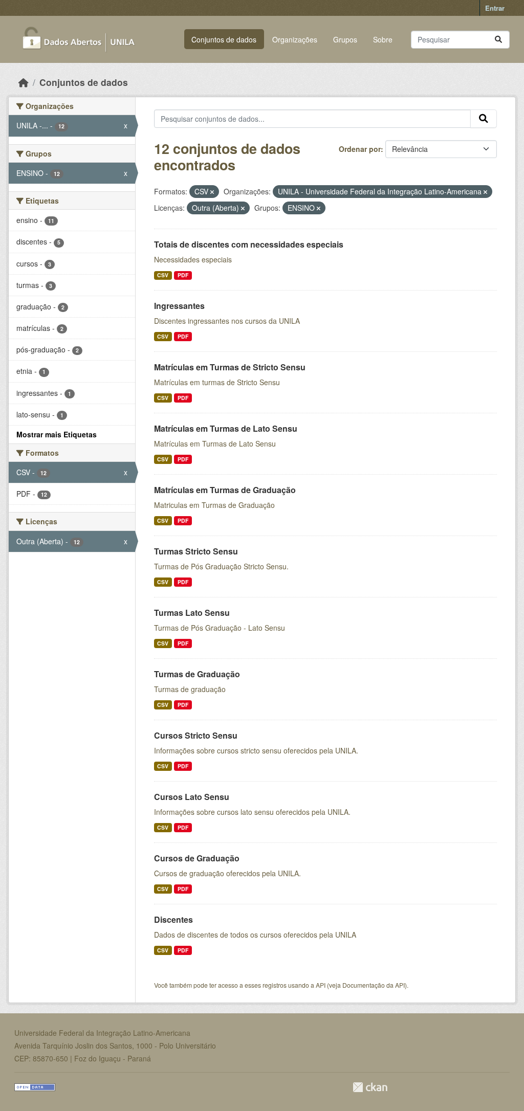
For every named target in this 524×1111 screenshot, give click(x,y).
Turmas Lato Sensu (192, 612)
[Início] (23, 82)
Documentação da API (373, 985)
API (320, 985)
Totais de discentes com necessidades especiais (248, 244)
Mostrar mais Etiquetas (56, 434)
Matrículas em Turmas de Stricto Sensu (229, 367)
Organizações (294, 39)
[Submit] (498, 40)
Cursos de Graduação (196, 858)
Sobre (382, 39)
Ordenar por (360, 149)
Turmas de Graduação (197, 674)
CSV (162, 275)
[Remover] (212, 192)
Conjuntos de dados (223, 39)
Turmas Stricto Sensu (196, 551)
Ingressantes (179, 306)
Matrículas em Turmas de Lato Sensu (225, 428)
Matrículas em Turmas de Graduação (225, 490)
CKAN (370, 1087)
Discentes (173, 919)
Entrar (495, 8)
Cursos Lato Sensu (191, 797)
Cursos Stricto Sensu (195, 735)
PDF (183, 275)
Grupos (345, 39)
